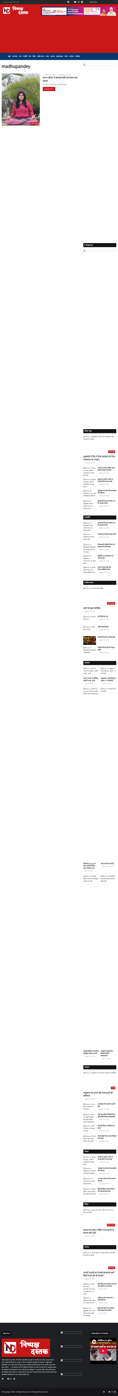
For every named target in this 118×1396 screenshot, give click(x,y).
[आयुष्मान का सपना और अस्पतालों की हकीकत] (89, 494)
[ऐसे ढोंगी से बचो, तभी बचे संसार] (89, 640)
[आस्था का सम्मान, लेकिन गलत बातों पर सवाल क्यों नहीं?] (89, 472)
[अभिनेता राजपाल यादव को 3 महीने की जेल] (89, 1301)
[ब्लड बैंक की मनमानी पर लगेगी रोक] (89, 1107)
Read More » (49, 89)
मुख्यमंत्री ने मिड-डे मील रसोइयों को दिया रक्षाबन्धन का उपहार (99, 458)
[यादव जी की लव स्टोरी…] (108, 775)
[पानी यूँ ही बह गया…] (89, 620)
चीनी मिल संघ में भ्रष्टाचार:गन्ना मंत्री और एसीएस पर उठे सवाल (107, 1285)
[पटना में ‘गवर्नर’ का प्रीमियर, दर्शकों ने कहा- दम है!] (91, 671)
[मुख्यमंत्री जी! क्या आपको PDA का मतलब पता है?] (89, 505)
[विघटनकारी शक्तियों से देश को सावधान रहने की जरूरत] (89, 548)
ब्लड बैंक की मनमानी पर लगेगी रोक (106, 1105)
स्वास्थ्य (53, 56)
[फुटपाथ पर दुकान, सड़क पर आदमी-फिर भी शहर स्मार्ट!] (89, 483)
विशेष (34, 56)
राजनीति (25, 56)
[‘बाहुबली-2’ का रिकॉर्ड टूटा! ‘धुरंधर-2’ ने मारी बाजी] (108, 671)
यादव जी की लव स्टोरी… (108, 863)
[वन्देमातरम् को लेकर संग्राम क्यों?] (89, 537)
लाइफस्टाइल (59, 56)
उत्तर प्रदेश (14, 56)
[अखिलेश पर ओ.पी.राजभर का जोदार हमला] (89, 560)
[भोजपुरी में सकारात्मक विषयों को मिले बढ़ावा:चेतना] (108, 962)
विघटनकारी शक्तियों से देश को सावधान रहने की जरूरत (106, 545)
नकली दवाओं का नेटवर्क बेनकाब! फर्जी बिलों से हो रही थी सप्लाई (98, 1274)
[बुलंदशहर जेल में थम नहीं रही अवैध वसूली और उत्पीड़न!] (89, 1312)
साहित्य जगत (40, 56)
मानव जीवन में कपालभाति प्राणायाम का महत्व (60, 79)
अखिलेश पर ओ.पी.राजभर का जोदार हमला (105, 557)
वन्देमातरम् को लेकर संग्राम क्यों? (107, 534)
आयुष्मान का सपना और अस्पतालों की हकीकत (107, 491)
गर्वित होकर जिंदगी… (103, 627)
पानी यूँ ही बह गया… (103, 616)
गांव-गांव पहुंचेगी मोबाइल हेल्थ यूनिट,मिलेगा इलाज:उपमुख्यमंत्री (106, 1115)
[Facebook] (3, 1378)
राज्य (20, 56)
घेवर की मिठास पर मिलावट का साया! (106, 1127)
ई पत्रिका (77, 56)
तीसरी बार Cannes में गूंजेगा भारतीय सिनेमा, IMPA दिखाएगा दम (89, 866)
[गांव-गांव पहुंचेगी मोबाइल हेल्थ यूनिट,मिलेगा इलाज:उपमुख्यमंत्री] (89, 1118)
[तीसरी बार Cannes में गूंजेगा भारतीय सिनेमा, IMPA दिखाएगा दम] (91, 775)
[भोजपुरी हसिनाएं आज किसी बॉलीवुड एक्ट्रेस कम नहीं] (91, 962)
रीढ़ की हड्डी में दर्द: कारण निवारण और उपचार (107, 1137)
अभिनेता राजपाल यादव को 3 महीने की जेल (106, 1299)
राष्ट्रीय (9, 56)
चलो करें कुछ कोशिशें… (92, 608)
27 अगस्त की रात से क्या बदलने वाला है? (106, 1179)
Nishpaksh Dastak (50, 75)
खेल (30, 56)
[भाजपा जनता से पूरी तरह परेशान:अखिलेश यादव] (89, 570)
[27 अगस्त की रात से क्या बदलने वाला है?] (89, 1182)
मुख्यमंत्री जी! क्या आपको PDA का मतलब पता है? (106, 502)
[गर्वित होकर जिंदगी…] (89, 630)
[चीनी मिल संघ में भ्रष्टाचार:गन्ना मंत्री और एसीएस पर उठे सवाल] (89, 1289)
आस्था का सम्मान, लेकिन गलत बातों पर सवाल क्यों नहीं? (106, 469)
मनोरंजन (71, 56)
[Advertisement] (59, 35)
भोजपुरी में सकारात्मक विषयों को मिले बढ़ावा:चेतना (107, 1053)
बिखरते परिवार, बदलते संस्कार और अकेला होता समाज (106, 1190)
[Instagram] (11, 1378)
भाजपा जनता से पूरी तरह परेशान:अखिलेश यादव (104, 568)
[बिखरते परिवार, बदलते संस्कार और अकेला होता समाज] (89, 1192)
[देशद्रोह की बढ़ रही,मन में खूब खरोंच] (89, 650)
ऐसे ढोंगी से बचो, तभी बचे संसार (106, 637)
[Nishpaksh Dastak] (15, 10)
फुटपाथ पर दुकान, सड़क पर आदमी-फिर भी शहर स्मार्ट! (105, 480)
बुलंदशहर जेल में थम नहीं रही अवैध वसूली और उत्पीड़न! (106, 1309)
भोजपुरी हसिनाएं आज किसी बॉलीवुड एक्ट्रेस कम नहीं (91, 1052)
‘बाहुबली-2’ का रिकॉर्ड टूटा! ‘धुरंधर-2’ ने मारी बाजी (108, 679)
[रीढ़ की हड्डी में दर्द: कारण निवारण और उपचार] (89, 1139)
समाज (47, 56)
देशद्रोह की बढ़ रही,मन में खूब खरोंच (106, 648)
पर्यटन (66, 56)
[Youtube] (8, 1378)
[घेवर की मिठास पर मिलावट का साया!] (89, 1129)
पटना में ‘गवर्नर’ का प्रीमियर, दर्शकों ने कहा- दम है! (91, 679)
